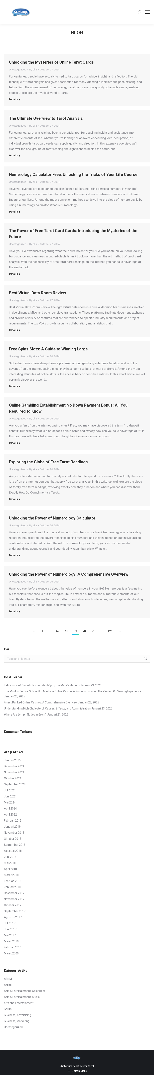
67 (57, 631)
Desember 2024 (14, 766)
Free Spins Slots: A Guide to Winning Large (48, 349)
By (33, 69)
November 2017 (14, 899)
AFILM (8, 978)
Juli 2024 (9, 790)
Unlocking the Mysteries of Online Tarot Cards (51, 62)
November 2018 (14, 832)
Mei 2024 (10, 802)
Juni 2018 (10, 856)
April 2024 (10, 808)
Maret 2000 (11, 953)
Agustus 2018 (13, 850)
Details (13, 99)
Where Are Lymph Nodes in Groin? (25, 714)
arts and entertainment (18, 1003)
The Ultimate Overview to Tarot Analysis (46, 118)
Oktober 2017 (12, 905)
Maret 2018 (11, 875)
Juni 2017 (10, 929)
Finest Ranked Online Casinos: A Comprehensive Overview (40, 702)
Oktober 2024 (12, 778)
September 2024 (14, 784)
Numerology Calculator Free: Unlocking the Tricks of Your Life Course (73, 174)
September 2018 (14, 844)
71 (93, 631)
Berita (8, 1009)
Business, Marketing (16, 1021)
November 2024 (14, 772)
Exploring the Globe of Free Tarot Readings (48, 462)
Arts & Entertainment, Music (22, 997)
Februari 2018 (12, 881)
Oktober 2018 (12, 838)
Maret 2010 (11, 941)
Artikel (8, 984)
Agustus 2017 (13, 917)
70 (84, 631)
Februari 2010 (12, 947)
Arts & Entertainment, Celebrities (25, 990)
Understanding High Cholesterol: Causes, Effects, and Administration (47, 708)
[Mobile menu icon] (147, 12)
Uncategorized (17, 69)
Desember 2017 (14, 893)
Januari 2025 (12, 760)
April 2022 (10, 814)
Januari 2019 (12, 826)
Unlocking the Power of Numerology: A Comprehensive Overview (68, 574)
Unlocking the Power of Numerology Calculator (52, 518)
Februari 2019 (12, 820)
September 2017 (14, 911)
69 (75, 631)
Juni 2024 (10, 796)
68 (66, 631)
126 (110, 631)
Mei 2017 (10, 935)
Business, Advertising (17, 1015)
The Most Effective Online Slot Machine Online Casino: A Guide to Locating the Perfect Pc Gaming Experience (72, 691)
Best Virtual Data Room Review (37, 292)
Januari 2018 (12, 887)
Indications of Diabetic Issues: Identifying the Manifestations (42, 685)
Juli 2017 (9, 923)
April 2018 (10, 869)
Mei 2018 (10, 862)
